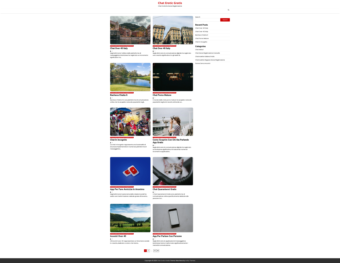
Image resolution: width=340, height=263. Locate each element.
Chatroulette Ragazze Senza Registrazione (122, 46)
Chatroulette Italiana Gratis (204, 56)
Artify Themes (190, 261)
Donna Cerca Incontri (202, 63)
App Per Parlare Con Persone (167, 236)
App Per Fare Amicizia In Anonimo (127, 189)
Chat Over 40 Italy (119, 48)
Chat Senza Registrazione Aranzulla (207, 53)
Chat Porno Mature (162, 95)
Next (157, 250)
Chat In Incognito (118, 139)
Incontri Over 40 (118, 236)
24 (155, 251)
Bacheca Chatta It (118, 95)
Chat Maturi (199, 50)
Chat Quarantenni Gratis (164, 189)
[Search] (228, 10)
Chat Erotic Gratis (170, 3)
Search (197, 17)
